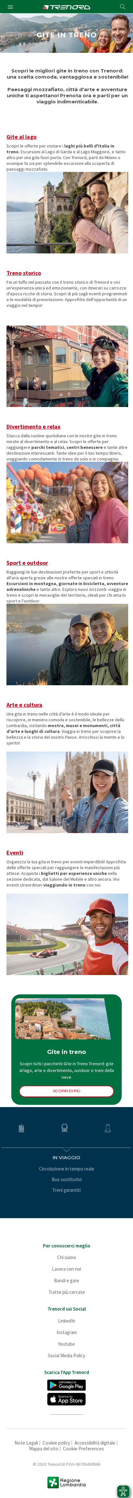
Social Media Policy (66, 1355)
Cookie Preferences (83, 1449)
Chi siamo (66, 1257)
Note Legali (26, 1443)
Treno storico (23, 273)
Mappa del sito (43, 1449)
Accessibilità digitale (95, 1443)
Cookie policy (56, 1443)
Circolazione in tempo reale (66, 1169)
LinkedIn (66, 1321)
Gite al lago (21, 136)
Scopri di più (66, 1091)
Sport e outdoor (27, 562)
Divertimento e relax (33, 426)
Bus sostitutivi (67, 1179)
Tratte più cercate (66, 1292)
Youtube (66, 1344)
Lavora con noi (66, 1269)
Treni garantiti (66, 1190)
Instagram (66, 1332)
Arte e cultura (24, 704)
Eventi (14, 852)
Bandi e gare (66, 1280)
